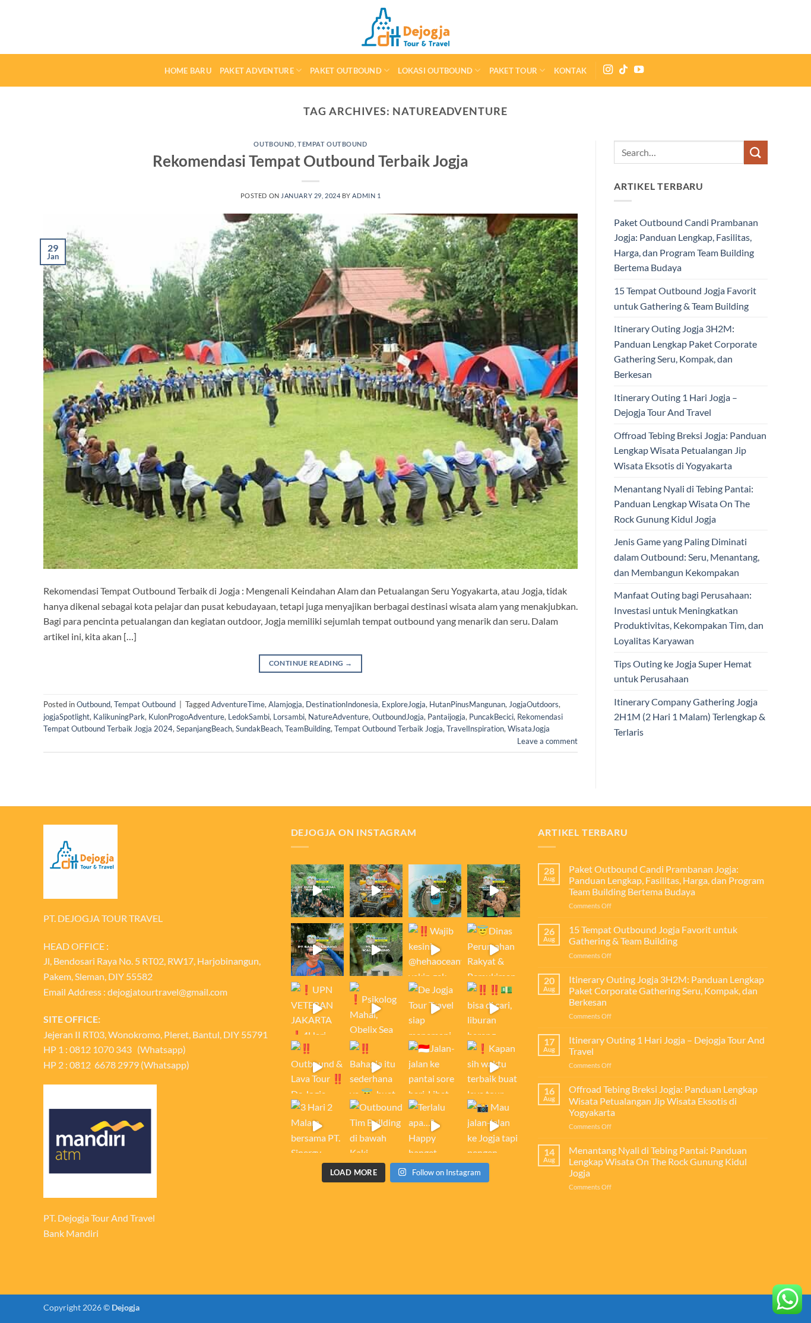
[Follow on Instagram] (608, 70)
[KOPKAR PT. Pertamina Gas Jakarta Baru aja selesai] (376, 890)
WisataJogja (529, 728)
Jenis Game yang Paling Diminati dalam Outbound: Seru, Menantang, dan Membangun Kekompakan (686, 556)
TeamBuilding (308, 728)
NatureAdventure (338, 716)
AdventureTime (238, 704)
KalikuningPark (119, 716)
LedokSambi (249, 716)
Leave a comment (547, 741)
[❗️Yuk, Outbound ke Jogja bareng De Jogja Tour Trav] (317, 949)
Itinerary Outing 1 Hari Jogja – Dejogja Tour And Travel (675, 405)
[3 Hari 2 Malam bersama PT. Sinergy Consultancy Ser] (317, 1125)
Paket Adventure (257, 70)
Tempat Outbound (332, 144)
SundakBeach (258, 728)
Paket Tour (513, 70)
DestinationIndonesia (342, 704)
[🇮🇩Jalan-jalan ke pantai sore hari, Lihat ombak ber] (434, 1067)
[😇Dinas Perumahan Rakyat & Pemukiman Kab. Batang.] (493, 949)
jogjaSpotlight (66, 716)
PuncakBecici (491, 716)
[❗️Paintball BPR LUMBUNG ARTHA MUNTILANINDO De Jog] (493, 890)
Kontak (570, 70)
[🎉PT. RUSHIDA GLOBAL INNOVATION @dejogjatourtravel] (317, 890)
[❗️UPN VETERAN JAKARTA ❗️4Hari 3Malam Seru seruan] (317, 1008)
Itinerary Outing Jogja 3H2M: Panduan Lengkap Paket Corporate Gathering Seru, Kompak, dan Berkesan (685, 351)
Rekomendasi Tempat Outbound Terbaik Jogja (310, 161)
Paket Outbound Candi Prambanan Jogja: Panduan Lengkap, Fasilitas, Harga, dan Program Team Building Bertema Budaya (686, 245)
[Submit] (756, 152)
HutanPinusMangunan (467, 704)
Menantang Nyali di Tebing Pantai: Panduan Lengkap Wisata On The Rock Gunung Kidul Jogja (683, 503)
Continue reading (311, 663)
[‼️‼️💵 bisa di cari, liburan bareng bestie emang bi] (493, 1008)
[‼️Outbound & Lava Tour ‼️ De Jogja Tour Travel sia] (317, 1067)
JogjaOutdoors (534, 704)
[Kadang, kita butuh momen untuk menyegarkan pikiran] (434, 890)
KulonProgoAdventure (186, 716)
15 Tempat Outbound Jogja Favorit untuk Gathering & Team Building (685, 298)
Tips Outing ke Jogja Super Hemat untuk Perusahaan (683, 671)
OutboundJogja (398, 716)
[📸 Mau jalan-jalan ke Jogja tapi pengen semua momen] (493, 1125)
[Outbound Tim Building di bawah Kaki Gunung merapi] (376, 1125)
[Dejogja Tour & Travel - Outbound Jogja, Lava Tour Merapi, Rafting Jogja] (405, 27)
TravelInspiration (475, 728)
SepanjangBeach (204, 728)
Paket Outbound (346, 70)
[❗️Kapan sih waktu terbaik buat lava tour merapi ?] (493, 1067)
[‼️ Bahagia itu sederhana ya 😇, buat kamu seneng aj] (376, 1067)
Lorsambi (289, 716)
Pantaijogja (446, 716)
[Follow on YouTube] (639, 70)
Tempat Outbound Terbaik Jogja (388, 728)
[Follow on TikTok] (623, 70)
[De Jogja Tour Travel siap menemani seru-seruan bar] (434, 1008)
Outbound (274, 144)
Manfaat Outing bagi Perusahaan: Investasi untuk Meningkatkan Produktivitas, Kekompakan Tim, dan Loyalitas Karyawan (689, 617)
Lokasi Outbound (435, 70)
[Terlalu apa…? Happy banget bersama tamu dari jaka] (434, 1125)
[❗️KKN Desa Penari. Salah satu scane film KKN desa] (376, 949)
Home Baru (187, 70)
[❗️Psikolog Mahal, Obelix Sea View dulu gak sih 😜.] (376, 1008)
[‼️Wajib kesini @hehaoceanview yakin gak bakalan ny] (434, 949)
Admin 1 (366, 195)
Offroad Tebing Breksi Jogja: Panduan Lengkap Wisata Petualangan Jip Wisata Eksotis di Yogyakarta (690, 450)
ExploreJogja (404, 704)
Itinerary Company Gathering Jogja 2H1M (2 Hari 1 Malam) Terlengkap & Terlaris (689, 716)
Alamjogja (285, 704)
